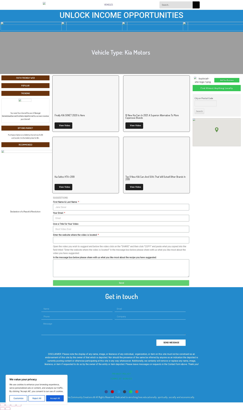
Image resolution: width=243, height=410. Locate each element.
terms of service (121, 378)
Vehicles (108, 4)
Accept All (55, 398)
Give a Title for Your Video (65, 224)
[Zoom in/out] (18, 405)
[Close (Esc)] (2, 405)
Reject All (36, 398)
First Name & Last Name (65, 202)
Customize (18, 398)
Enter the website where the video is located (75, 235)
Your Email (58, 213)
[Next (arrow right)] (7, 408)
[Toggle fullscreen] (13, 405)
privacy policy (121, 373)
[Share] (7, 405)
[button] (106, 391)
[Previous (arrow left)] (2, 408)
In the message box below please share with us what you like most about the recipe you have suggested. (105, 257)
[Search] (196, 4)
